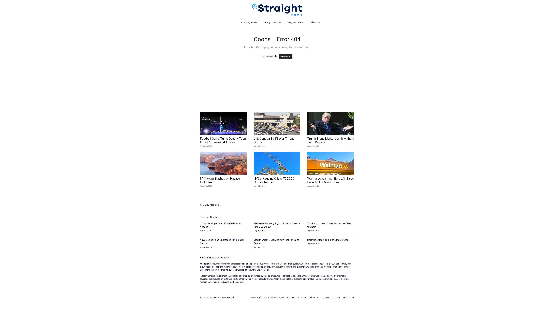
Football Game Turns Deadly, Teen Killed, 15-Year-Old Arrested (223, 140)
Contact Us (325, 297)
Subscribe (315, 22)
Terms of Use (348, 297)
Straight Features (272, 22)
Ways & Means (295, 22)
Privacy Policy (301, 297)
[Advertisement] (277, 88)
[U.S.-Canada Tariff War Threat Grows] (277, 123)
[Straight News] (277, 10)
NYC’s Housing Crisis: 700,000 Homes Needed (274, 180)
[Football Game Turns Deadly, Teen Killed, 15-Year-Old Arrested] (223, 123)
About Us (314, 297)
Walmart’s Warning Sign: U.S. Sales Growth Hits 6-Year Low (330, 180)
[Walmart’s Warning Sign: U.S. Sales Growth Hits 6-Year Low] (330, 163)
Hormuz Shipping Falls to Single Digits (327, 239)
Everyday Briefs (249, 22)
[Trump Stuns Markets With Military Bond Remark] (330, 123)
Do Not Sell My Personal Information (279, 297)
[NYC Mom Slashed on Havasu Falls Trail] (223, 163)
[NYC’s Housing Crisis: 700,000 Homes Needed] (277, 163)
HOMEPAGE (285, 56)
